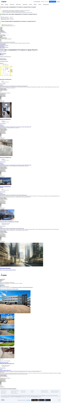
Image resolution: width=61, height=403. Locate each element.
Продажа (6, 4)
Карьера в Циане (3, 393)
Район (4, 35)
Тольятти (7, 126)
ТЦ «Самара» (2, 125)
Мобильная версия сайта (21, 400)
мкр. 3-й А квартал (18, 126)
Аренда (2, 4)
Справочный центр (4, 390)
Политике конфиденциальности (5, 396)
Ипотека (30, 4)
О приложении (28, 400)
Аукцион (32, 390)
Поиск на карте (23, 390)
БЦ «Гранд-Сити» (2, 194)
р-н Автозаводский (12, 126)
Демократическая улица (22, 371)
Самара (7, 371)
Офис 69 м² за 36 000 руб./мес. (5, 186)
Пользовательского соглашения (17, 287)
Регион (1, 35)
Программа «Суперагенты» (55, 390)
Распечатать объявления (12, 388)
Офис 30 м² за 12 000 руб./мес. (5, 119)
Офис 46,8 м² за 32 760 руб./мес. (6, 79)
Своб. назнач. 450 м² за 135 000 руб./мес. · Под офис (9, 221)
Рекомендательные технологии (37, 396)
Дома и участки (18, 4)
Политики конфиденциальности (28, 287)
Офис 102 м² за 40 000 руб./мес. (5, 157)
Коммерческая (25, 4)
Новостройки (12, 4)
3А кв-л (23, 228)
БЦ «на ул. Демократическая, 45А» (5, 370)
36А (30, 126)
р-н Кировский (11, 371)
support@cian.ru (19, 396)
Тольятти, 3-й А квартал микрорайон (34, 371)
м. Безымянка (16, 371)
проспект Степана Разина (26, 126)
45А (26, 371)
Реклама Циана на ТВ (44, 390)
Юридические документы (15, 390)
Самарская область (3, 126)
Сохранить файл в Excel (4, 388)
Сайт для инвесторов (14, 393)
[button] (30, 8)
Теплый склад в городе (4, 362)
